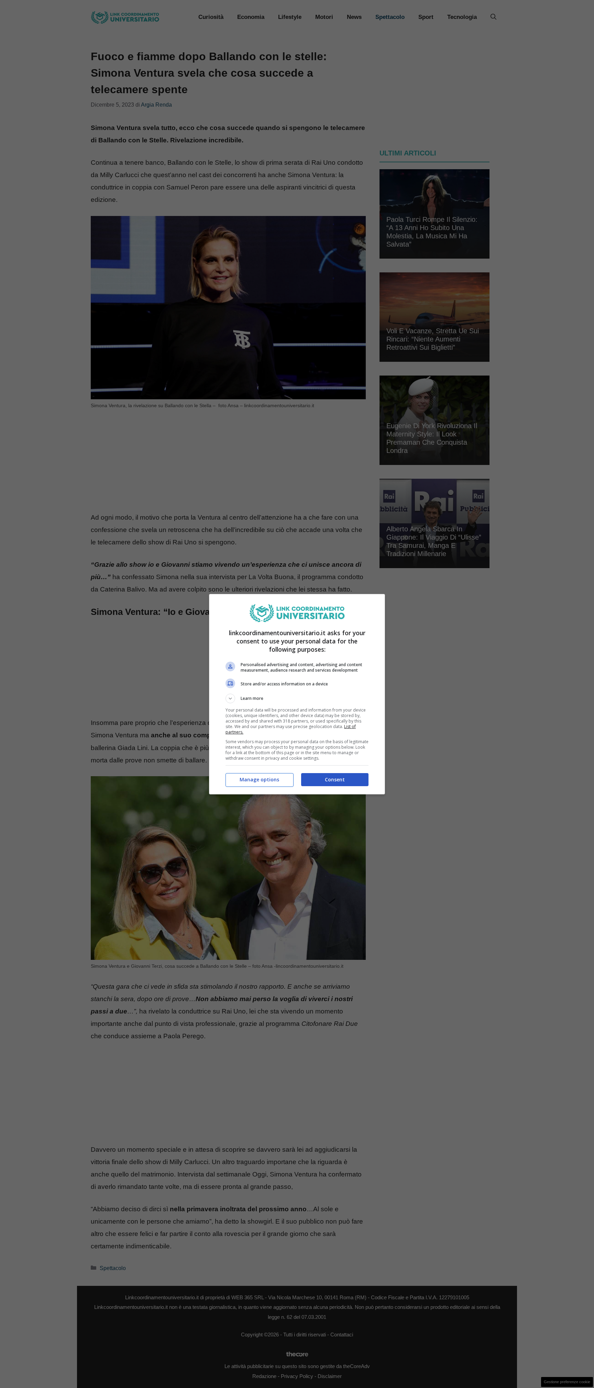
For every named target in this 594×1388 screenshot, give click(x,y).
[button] (297, 698)
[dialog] (297, 694)
